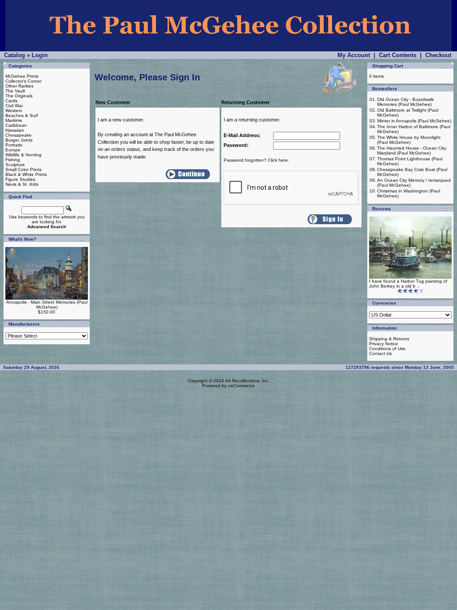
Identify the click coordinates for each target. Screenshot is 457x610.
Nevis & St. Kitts (21, 184)
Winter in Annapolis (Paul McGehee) (414, 120)
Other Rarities (19, 86)
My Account (353, 55)
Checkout (438, 55)
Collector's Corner (23, 81)
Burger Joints (19, 140)
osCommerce (241, 385)
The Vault (15, 90)
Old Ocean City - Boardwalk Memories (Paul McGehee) (405, 102)
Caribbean (16, 125)
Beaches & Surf (21, 115)
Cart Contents (397, 55)
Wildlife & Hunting (23, 154)
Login (40, 55)
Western (13, 110)
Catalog (14, 55)
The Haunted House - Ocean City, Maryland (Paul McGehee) (412, 150)
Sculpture (15, 164)
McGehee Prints (21, 76)
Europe (13, 149)
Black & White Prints (26, 174)
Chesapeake (18, 135)
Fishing (12, 159)
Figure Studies (20, 179)
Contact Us (380, 353)
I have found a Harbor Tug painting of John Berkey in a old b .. (408, 283)
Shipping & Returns (389, 338)
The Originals (19, 95)
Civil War (14, 105)
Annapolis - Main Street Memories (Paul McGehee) (46, 304)
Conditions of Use (387, 348)
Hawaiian (14, 130)
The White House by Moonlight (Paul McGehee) (408, 140)
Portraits (13, 144)
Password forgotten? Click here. (256, 160)
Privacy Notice (383, 343)
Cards (11, 100)
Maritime (13, 120)
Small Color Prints (23, 169)
